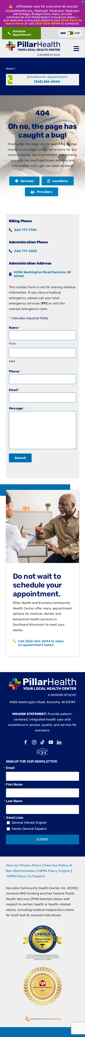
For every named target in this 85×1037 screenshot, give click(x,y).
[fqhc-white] (42, 750)
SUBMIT (42, 839)
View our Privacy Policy (24, 865)
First (12, 343)
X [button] (82, 2)
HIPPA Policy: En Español (26, 876)
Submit (20, 458)
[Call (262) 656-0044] (42, 79)
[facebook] (26, 742)
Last (12, 361)
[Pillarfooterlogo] (42, 679)
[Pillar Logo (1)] (33, 43)
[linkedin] (59, 742)
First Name (14, 784)
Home (10, 68)
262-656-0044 (47, 23)
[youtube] (51, 742)
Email (10, 767)
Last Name (14, 801)
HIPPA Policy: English (54, 871)
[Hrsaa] (42, 926)
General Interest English (29, 822)
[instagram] (34, 742)
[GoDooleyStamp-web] (42, 1015)
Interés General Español (29, 828)
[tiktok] (42, 742)
